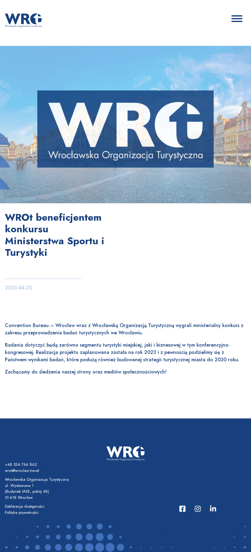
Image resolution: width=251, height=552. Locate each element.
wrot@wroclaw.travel (22, 470)
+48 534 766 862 (21, 464)
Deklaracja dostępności (24, 506)
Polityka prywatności (22, 512)
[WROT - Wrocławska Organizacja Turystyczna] (23, 20)
